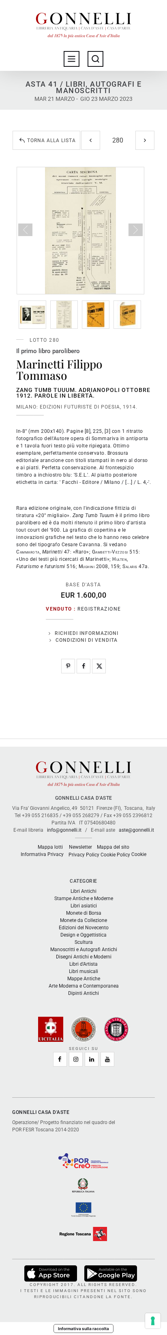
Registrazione (99, 609)
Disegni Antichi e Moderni (83, 957)
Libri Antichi (83, 891)
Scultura (84, 942)
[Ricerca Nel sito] (95, 59)
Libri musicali (83, 971)
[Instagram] (76, 1059)
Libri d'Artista (83, 964)
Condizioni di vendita (87, 640)
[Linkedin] (91, 1059)
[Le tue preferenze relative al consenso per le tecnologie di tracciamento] (153, 1321)
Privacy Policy (84, 855)
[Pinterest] (68, 666)
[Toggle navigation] (71, 59)
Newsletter (80, 847)
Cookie (138, 854)
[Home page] (83, 23)
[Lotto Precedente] (90, 140)
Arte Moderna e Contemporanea (84, 986)
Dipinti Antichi (83, 993)
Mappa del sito (113, 847)
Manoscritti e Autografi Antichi (83, 949)
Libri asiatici (84, 906)
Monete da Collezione (83, 920)
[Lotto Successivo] (144, 140)
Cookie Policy (115, 855)
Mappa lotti (50, 847)
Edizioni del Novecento (84, 927)
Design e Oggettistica (83, 935)
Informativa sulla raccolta (83, 1328)
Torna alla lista (51, 140)
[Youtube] (107, 1059)
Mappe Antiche (83, 979)
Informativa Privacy (42, 854)
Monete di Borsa (83, 913)
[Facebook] (83, 666)
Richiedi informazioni (86, 633)
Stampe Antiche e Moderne (83, 898)
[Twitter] (99, 666)
